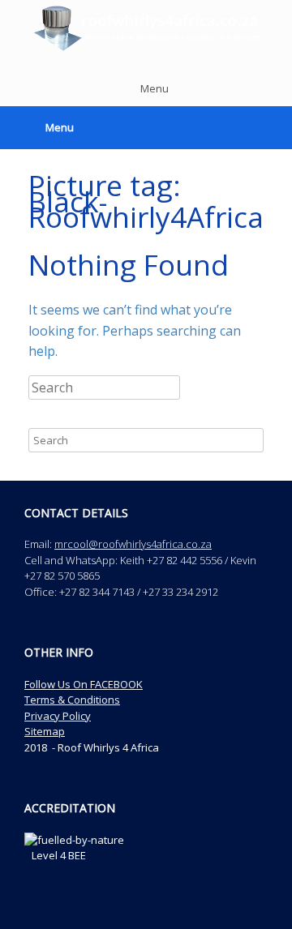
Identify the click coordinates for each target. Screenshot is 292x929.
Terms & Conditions (72, 699)
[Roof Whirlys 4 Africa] (146, 28)
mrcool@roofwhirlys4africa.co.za (133, 544)
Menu (154, 88)
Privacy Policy (57, 716)
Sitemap (44, 731)
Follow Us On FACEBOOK (83, 684)
